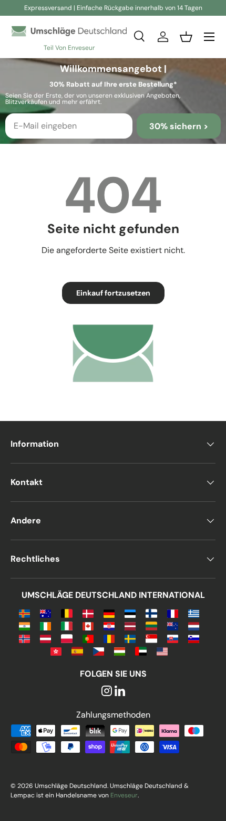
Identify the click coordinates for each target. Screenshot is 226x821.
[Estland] (130, 612)
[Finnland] (151, 612)
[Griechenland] (193, 612)
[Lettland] (130, 625)
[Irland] (45, 625)
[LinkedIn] (120, 691)
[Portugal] (88, 638)
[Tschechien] (98, 650)
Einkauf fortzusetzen (113, 293)
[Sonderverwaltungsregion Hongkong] (55, 650)
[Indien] (24, 625)
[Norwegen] (24, 638)
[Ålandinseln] (24, 612)
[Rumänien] (109, 638)
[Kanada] (88, 625)
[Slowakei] (172, 638)
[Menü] (209, 36)
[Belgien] (66, 612)
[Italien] (66, 625)
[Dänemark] (88, 612)
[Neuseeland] (172, 625)
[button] (186, 36)
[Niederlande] (193, 625)
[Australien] (45, 612)
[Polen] (66, 638)
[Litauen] (151, 625)
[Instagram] (106, 691)
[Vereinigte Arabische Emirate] (140, 650)
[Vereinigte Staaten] (162, 650)
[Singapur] (151, 638)
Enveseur (124, 795)
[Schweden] (130, 638)
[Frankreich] (172, 612)
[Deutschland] (109, 612)
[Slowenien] (193, 638)
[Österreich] (45, 638)
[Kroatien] (109, 625)
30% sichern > (178, 126)
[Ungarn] (119, 650)
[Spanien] (77, 650)
